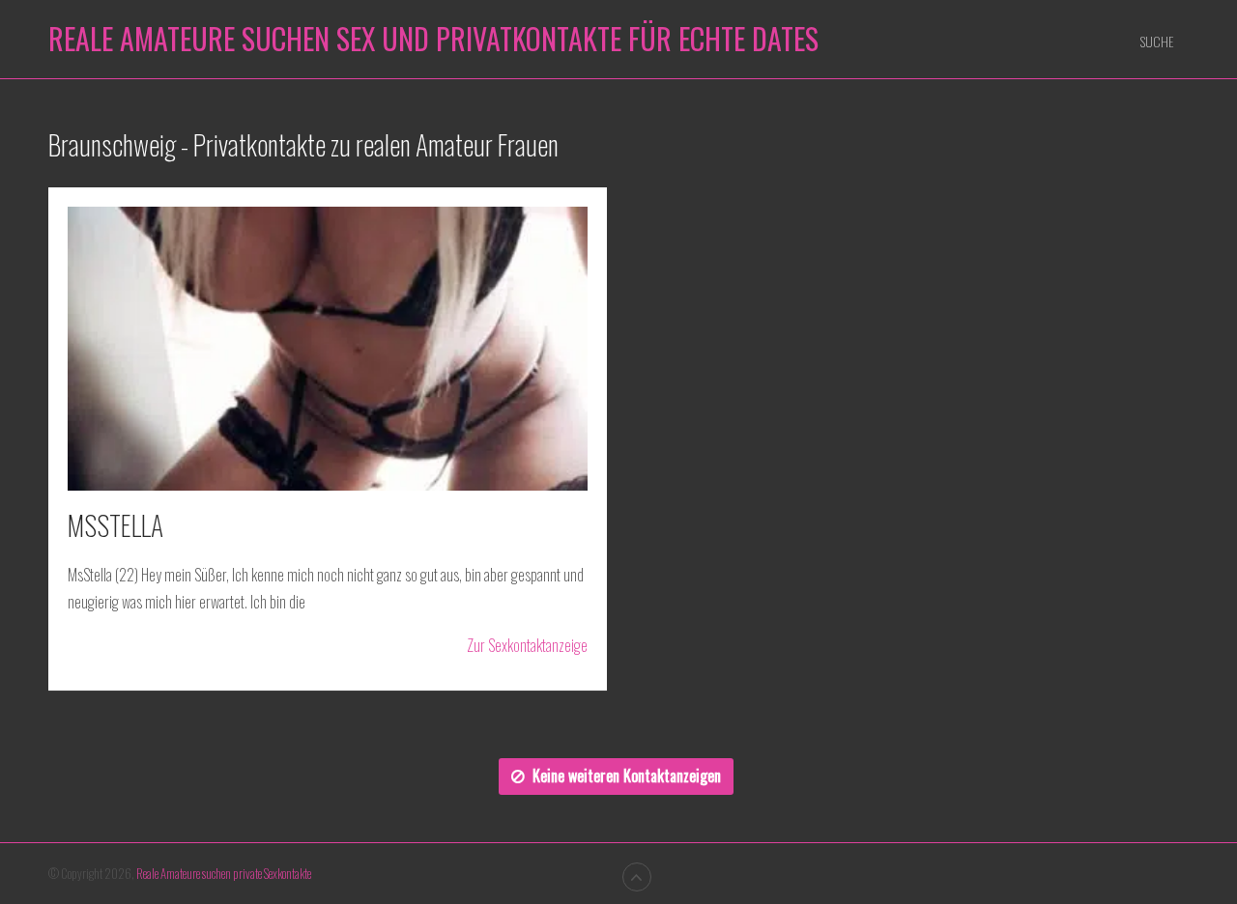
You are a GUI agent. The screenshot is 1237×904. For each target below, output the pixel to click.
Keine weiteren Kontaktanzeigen (626, 775)
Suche (1157, 41)
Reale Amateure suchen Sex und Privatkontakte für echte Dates (433, 38)
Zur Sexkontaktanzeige (527, 646)
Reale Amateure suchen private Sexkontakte (223, 873)
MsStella (115, 525)
